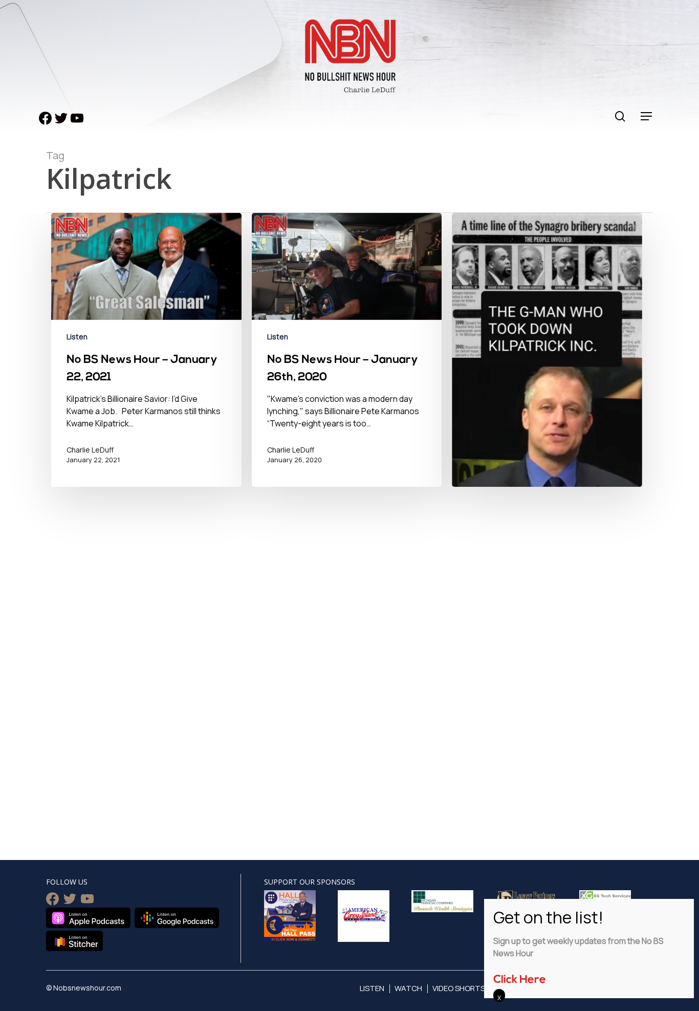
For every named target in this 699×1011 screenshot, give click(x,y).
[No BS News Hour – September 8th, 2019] (547, 444)
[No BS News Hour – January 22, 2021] (146, 355)
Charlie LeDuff (90, 450)
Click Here (519, 980)
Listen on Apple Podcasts (88, 918)
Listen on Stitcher (74, 941)
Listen (77, 336)
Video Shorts (458, 988)
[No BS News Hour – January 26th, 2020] (347, 355)
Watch (408, 988)
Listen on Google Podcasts (177, 918)
